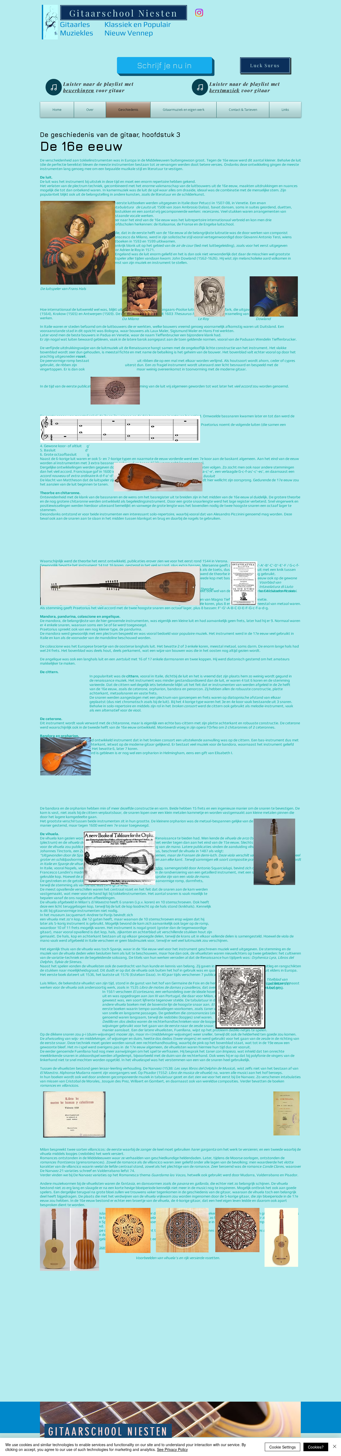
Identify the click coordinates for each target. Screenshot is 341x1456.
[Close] (334, 1447)
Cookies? (316, 1447)
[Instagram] (199, 12)
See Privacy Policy (172, 1449)
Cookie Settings (282, 1447)
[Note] (54, 87)
